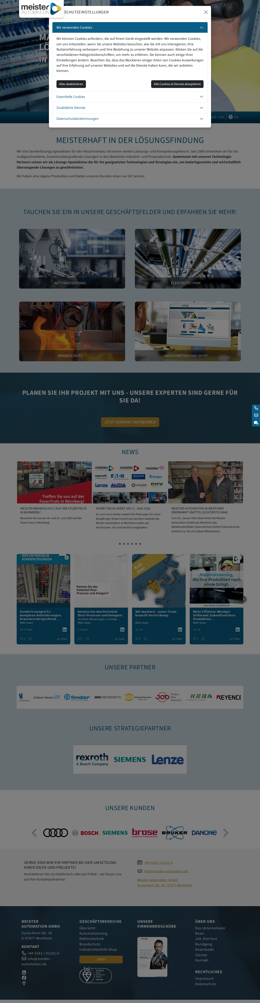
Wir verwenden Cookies (74, 27)
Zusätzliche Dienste (71, 107)
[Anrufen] (256, 408)
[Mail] (256, 415)
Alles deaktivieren (71, 84)
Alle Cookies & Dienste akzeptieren (177, 84)
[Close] (206, 12)
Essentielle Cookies (70, 96)
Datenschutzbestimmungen (77, 118)
